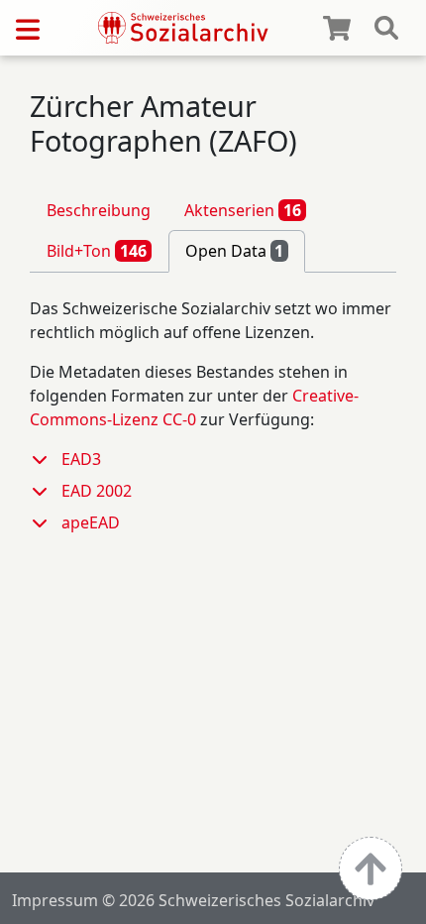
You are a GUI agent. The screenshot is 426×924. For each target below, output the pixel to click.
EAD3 (81, 459)
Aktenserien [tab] (242, 210)
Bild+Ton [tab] (97, 251)
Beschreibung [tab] (99, 210)
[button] (45, 459)
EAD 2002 (96, 491)
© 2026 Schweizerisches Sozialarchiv (238, 900)
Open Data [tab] (234, 251)
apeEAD (90, 522)
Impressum (55, 900)
